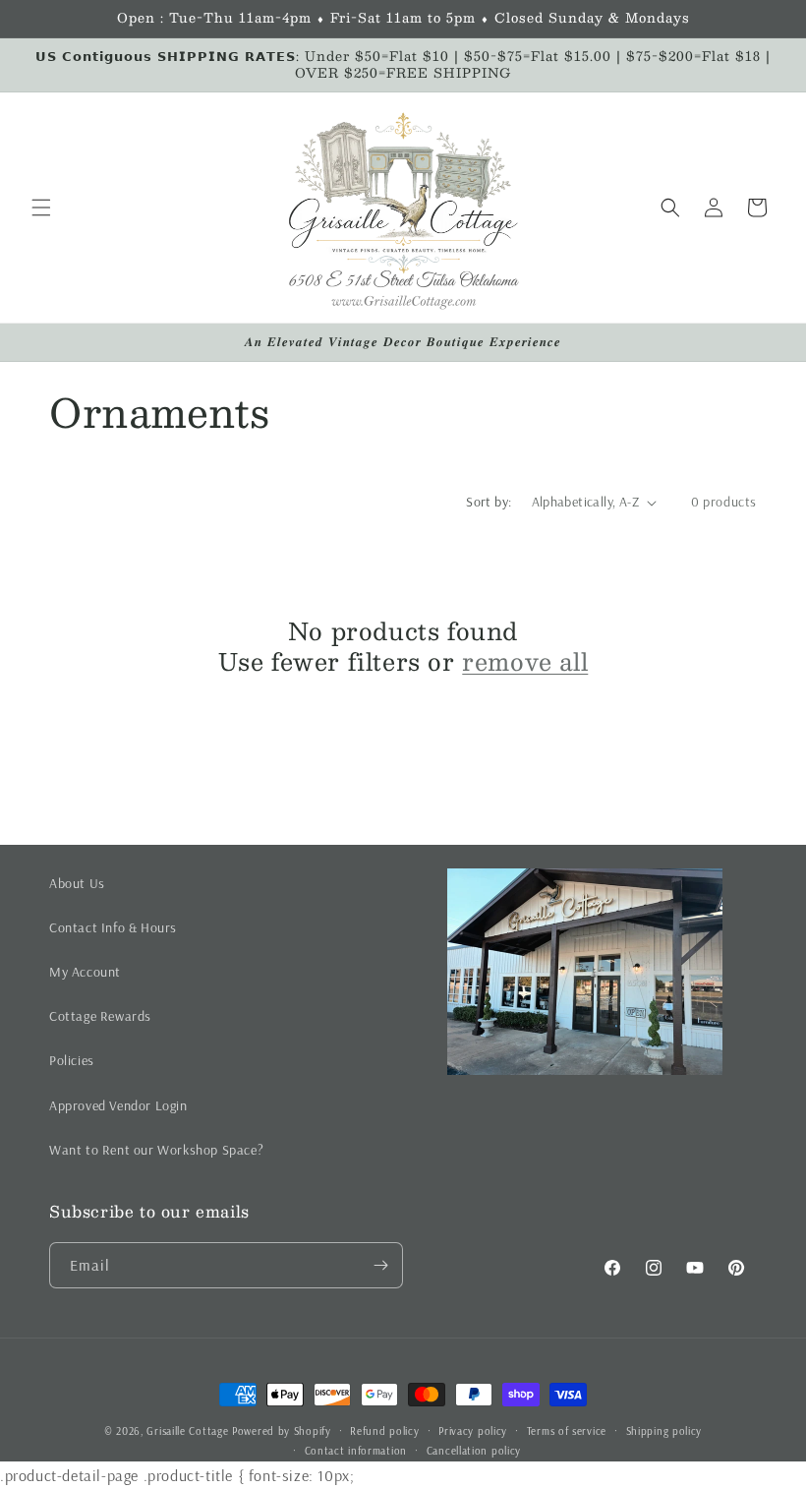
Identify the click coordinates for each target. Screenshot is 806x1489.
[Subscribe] (380, 1265)
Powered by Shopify (281, 1431)
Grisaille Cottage (187, 1431)
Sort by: (488, 501)
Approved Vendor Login (118, 1105)
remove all (525, 661)
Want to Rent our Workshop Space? (156, 1150)
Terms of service (566, 1431)
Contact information (356, 1451)
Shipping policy (664, 1431)
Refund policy (384, 1431)
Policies (71, 1060)
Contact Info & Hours (113, 927)
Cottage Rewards (100, 1016)
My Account (85, 972)
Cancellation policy (474, 1451)
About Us (77, 883)
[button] (41, 207)
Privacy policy (472, 1431)
